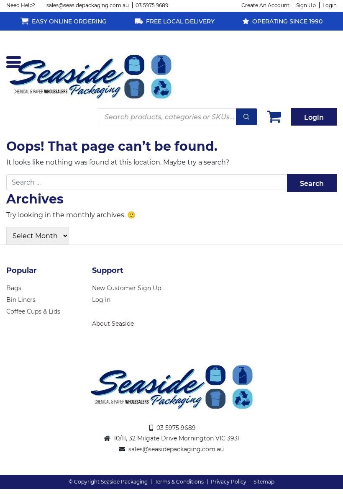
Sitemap (263, 482)
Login (330, 5)
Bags (13, 288)
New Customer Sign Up (126, 288)
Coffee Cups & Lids (33, 311)
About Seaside (113, 323)
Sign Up (306, 5)
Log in (101, 300)
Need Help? (20, 5)
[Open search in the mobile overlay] (177, 116)
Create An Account (265, 5)
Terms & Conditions (179, 482)
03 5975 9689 (152, 5)
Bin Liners (21, 300)
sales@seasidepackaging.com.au (87, 5)
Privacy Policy (228, 482)
